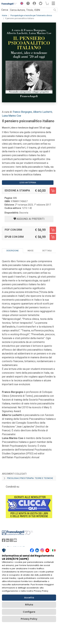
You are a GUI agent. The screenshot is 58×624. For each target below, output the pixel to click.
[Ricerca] (54, 10)
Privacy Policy (29, 618)
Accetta (29, 597)
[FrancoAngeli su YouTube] (15, 540)
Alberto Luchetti (42, 111)
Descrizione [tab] (12, 251)
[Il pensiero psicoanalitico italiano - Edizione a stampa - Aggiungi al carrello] (53, 190)
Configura (29, 611)
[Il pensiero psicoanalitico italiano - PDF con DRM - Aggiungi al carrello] (53, 230)
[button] (21, 3)
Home (4, 15)
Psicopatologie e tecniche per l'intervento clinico (31, 15)
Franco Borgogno (22, 111)
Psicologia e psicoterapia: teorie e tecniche (30, 478)
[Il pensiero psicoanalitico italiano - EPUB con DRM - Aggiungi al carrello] (53, 237)
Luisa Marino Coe (11, 115)
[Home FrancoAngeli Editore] (9, 4)
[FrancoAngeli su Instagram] (11, 540)
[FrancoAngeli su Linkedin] (7, 540)
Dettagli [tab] (47, 251)
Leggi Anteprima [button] (27, 182)
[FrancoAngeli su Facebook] (3, 540)
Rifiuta (29, 604)
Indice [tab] (31, 251)
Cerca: (4, 9)
